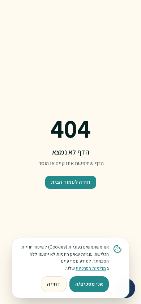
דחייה (53, 284)
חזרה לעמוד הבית (70, 182)
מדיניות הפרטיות (91, 268)
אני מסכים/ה (89, 284)
